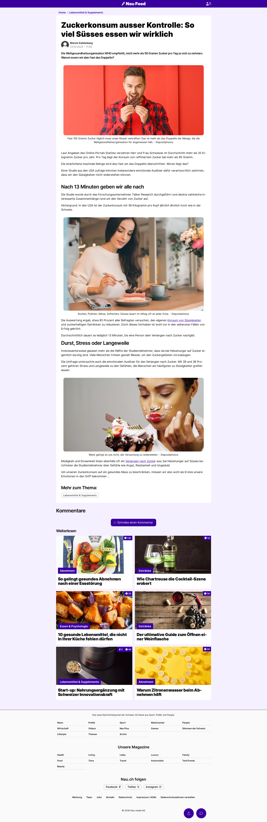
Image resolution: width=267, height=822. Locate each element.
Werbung (77, 797)
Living (91, 755)
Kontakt (110, 797)
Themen (92, 734)
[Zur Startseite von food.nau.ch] (133, 4)
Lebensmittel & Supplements (86, 12)
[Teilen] (189, 813)
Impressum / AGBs (146, 797)
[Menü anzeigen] (208, 4)
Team (89, 797)
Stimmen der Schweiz (193, 728)
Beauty (61, 766)
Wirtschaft (62, 728)
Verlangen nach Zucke (140, 461)
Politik (91, 722)
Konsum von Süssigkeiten (184, 320)
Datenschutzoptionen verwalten (178, 797)
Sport (123, 722)
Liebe (122, 755)
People (186, 722)
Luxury (155, 755)
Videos (92, 728)
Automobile (157, 760)
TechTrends (188, 760)
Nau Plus (124, 728)
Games (155, 728)
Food (60, 760)
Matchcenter (158, 722)
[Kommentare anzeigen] (201, 813)
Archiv (123, 734)
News (60, 722)
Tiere (91, 760)
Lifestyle (61, 734)
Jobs (99, 797)
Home (62, 12)
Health (60, 755)
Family (185, 755)
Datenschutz (125, 797)
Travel (123, 760)
